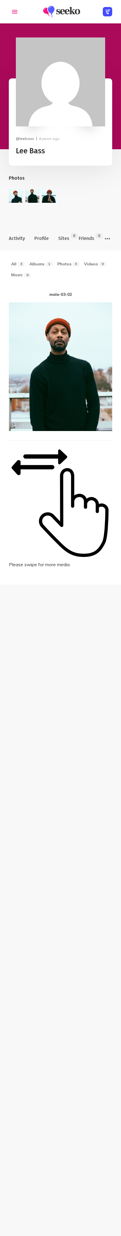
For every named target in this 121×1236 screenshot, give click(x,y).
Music (19, 274)
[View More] (107, 239)
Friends (86, 237)
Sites (63, 237)
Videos (94, 264)
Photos (67, 264)
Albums (39, 264)
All (16, 264)
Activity (17, 238)
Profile (41, 238)
